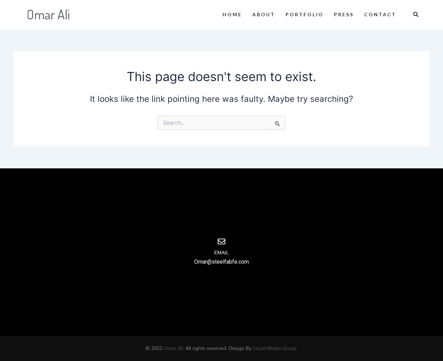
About (263, 14)
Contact (380, 14)
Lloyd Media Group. (275, 348)
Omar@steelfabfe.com (221, 261)
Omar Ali (173, 348)
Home (232, 14)
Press (344, 14)
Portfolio (305, 14)
